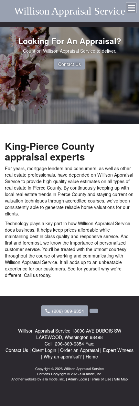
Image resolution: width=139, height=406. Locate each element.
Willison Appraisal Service (69, 11)
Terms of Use (100, 378)
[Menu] (131, 8)
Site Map (121, 378)
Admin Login (77, 378)
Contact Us (69, 64)
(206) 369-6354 (68, 311)
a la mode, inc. (53, 378)
